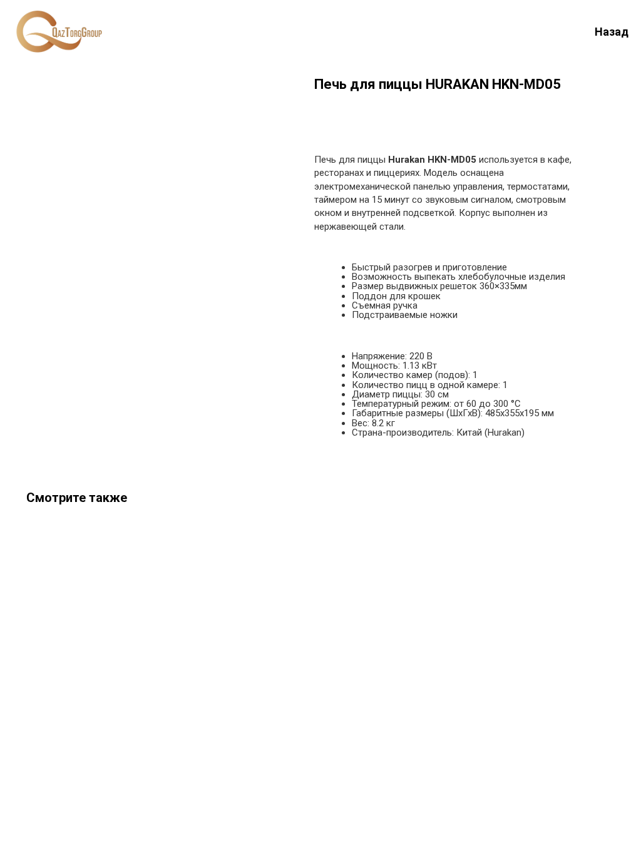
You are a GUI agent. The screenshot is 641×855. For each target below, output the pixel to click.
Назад (611, 31)
